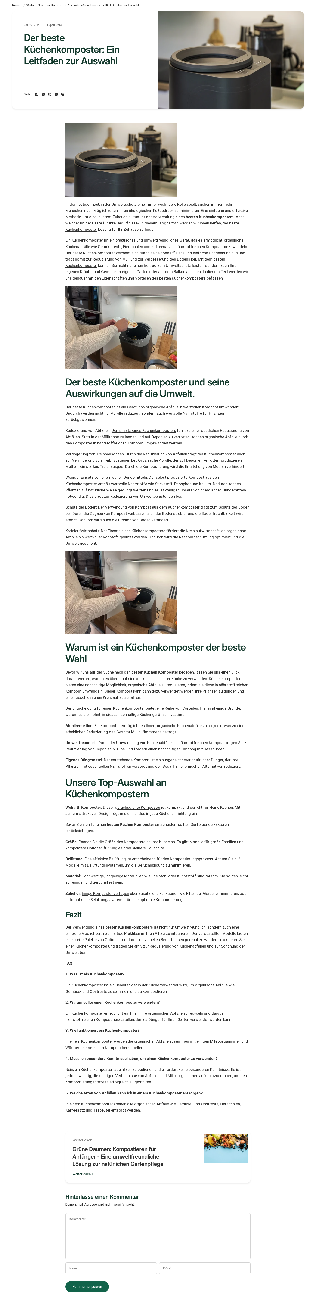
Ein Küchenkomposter (84, 240)
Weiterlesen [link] (81, 1174)
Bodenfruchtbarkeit (218, 513)
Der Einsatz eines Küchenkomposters (144, 430)
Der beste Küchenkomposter (90, 253)
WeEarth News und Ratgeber (44, 5)
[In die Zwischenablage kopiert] (62, 94)
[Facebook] (37, 94)
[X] (43, 94)
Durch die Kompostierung (147, 466)
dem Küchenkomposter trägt (184, 507)
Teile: (27, 94)
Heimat (17, 5)
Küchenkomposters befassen (197, 278)
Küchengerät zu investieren (162, 714)
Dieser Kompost (118, 691)
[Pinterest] (50, 94)
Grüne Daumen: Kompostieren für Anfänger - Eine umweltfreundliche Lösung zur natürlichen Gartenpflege (117, 1156)
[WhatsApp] (56, 94)
